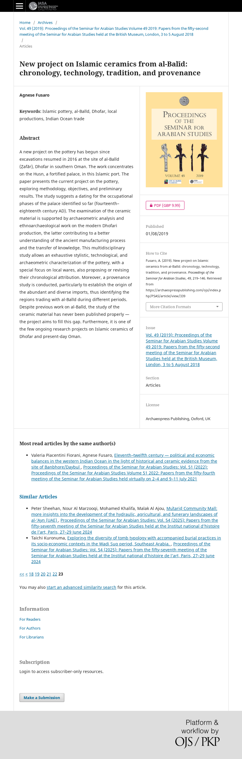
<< (21, 574)
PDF (163, 205)
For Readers (29, 619)
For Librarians (31, 637)
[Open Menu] (19, 6)
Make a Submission (42, 697)
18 (31, 574)
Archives (45, 22)
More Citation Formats (170, 306)
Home (24, 22)
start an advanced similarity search (81, 587)
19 (37, 574)
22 (55, 574)
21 (49, 574)
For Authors (29, 628)
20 (43, 574)
